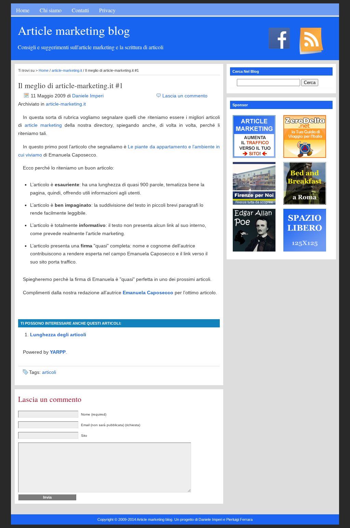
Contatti (80, 10)
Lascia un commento (184, 95)
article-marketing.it (67, 70)
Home (22, 10)
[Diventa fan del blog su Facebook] (232, 50)
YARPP (58, 352)
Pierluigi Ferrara (239, 519)
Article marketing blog (74, 30)
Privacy (107, 10)
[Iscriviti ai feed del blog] (248, 55)
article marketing (43, 125)
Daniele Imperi (88, 95)
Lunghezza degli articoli (58, 334)
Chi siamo (51, 10)
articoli (49, 372)
